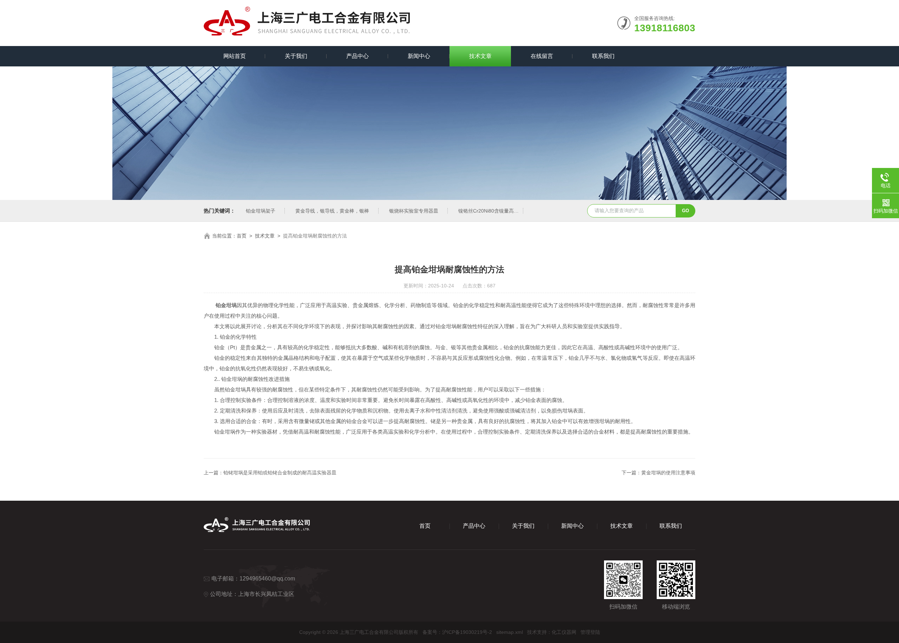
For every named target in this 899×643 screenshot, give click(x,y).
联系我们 (603, 56)
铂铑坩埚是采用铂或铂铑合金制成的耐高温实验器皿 (279, 472)
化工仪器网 (564, 632)
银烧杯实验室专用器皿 (413, 211)
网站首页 (234, 56)
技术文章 (480, 56)
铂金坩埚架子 (260, 211)
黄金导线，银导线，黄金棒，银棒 (332, 211)
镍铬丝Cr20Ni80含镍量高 (486, 211)
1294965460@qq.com (267, 579)
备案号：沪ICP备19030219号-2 (457, 632)
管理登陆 (590, 632)
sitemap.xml (509, 632)
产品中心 (357, 56)
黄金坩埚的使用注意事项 (668, 472)
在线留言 (542, 56)
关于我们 (296, 56)
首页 (242, 236)
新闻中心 (419, 56)
